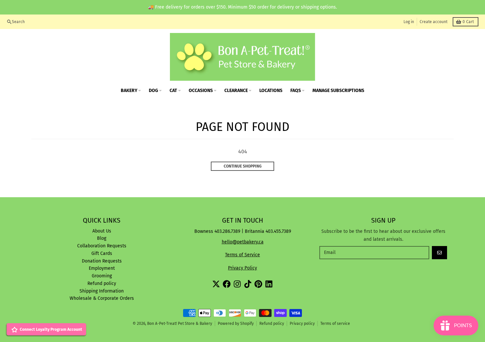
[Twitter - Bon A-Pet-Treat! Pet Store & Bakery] (216, 284)
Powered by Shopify (236, 323)
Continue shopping (243, 166)
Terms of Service (242, 255)
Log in (409, 21)
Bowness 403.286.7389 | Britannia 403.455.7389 (242, 231)
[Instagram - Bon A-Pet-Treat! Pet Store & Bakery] (237, 284)
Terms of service (335, 323)
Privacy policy (302, 323)
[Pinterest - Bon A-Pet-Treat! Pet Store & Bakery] (258, 284)
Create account (433, 21)
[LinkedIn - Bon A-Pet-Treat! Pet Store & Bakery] (269, 284)
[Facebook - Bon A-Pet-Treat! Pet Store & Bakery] (227, 284)
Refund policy (271, 323)
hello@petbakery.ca (243, 242)
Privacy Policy (242, 268)
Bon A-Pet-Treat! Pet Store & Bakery (179, 323)
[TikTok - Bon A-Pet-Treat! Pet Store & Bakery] (248, 284)
